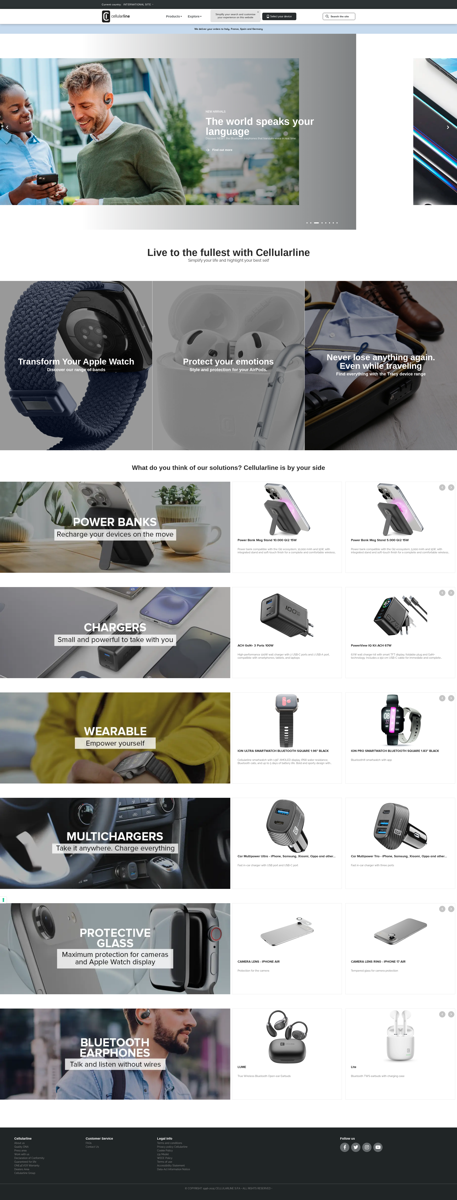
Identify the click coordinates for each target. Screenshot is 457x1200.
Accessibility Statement (171, 1165)
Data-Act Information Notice (173, 1169)
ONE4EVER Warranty (26, 1165)
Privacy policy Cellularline (172, 1146)
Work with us (21, 1154)
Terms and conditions (169, 1143)
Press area (20, 1150)
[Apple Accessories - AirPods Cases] (228, 365)
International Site (137, 4)
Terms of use (164, 1161)
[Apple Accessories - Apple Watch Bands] (76, 365)
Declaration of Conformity (29, 1158)
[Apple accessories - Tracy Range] (381, 365)
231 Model (163, 1154)
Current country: (112, 4)
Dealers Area (21, 1169)
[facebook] (344, 1147)
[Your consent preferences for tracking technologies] (3, 900)
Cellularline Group (24, 1173)
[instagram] (366, 1147)
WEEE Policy (164, 1158)
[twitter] (355, 1147)
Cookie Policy (165, 1150)
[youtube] (378, 1147)
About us (19, 1143)
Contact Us (92, 1146)
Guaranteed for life (25, 1161)
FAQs (89, 1143)
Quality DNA (21, 1146)
